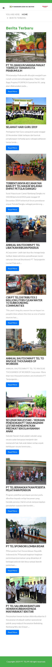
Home (25, 14)
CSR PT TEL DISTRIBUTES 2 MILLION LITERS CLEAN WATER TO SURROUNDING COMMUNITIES (24, 301)
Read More (12, 91)
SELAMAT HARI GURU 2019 (21, 127)
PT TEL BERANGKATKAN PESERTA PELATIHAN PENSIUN (25, 489)
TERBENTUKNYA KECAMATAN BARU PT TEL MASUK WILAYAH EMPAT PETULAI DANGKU (24, 186)
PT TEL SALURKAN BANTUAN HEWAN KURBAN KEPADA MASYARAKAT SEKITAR (23, 608)
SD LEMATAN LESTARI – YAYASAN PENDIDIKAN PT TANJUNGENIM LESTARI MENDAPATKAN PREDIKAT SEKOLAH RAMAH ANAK (25, 426)
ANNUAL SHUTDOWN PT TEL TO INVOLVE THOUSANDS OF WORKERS (25, 361)
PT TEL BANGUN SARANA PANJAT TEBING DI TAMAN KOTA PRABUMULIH (25, 68)
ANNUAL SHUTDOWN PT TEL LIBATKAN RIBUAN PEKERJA (23, 246)
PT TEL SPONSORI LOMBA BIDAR (25, 546)
